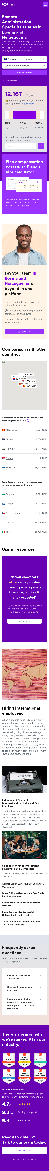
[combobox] (4, 59)
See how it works (25, 331)
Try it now (24, 205)
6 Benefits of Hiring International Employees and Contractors (21, 867)
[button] (30, 386)
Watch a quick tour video (24, 1159)
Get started (24, 1150)
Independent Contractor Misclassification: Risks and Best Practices (21, 803)
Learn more (28, 103)
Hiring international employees (21, 711)
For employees (10, 80)
